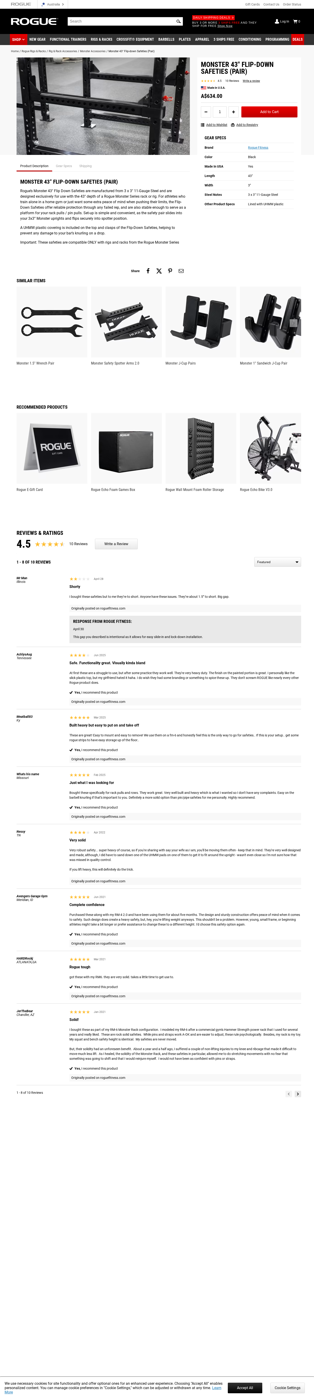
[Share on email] (181, 271)
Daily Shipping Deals (211, 17)
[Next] (298, 1094)
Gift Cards (252, 4)
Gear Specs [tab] (64, 166)
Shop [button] (16, 39)
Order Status (292, 4)
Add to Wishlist (216, 125)
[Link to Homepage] (34, 21)
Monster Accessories (93, 51)
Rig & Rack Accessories (63, 51)
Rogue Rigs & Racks (34, 51)
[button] (178, 21)
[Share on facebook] (148, 271)
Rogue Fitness (258, 147)
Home (15, 51)
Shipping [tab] (85, 166)
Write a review (251, 81)
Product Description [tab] (34, 166)
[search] (125, 21)
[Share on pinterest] (170, 271)
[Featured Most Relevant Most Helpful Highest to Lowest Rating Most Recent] (277, 562)
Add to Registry (247, 125)
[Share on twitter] (159, 271)
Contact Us (271, 4)
